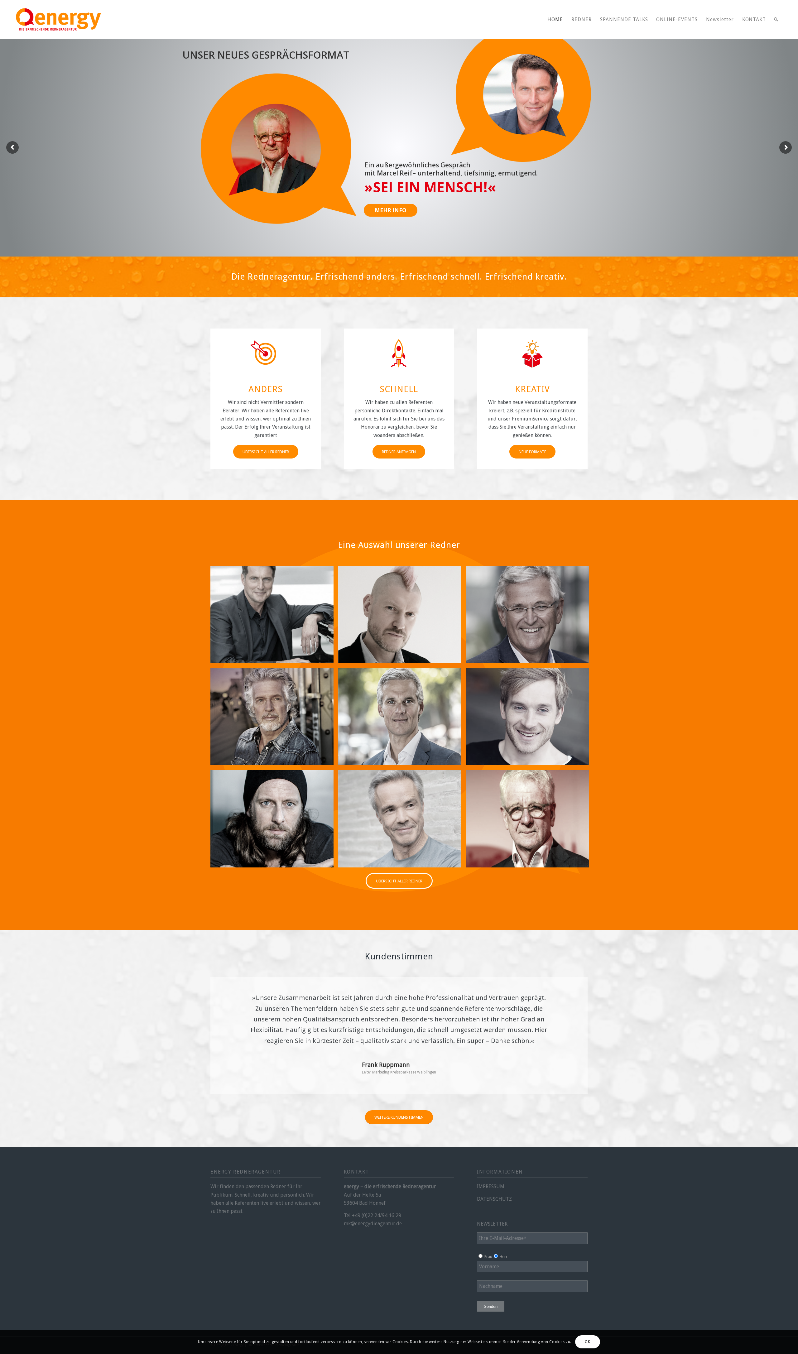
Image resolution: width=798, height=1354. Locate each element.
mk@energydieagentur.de (373, 1224)
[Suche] (776, 19)
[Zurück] (230, 1001)
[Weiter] (567, 1001)
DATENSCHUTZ (494, 1199)
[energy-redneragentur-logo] (58, 19)
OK (587, 1342)
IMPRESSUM (490, 1186)
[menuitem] (555, 19)
